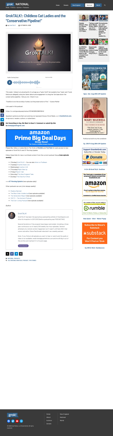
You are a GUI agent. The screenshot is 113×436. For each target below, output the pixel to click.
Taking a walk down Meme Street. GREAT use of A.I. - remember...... (93, 26)
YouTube (49, 148)
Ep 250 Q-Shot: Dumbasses (95, 248)
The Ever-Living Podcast (19, 201)
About (48, 417)
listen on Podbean (41, 162)
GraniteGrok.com (65, 116)
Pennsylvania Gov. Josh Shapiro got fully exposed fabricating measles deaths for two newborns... (103, 29)
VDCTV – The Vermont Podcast (21, 198)
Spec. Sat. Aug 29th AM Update (94, 94)
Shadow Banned (16, 191)
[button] (104, 5)
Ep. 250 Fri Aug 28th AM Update (94, 144)
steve (9, 125)
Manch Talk (20, 172)
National (89, 5)
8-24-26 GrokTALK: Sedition (94, 169)
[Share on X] (7, 254)
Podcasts (17, 258)
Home (58, 5)
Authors (49, 420)
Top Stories (32, 260)
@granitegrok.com (18, 125)
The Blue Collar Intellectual (20, 193)
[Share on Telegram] (16, 254)
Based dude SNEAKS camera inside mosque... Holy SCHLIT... (93, 50)
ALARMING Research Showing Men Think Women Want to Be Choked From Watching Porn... (84, 52)
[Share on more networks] (21, 254)
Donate (66, 5)
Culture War (12, 260)
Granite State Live (23, 165)
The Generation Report (18, 196)
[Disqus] (39, 333)
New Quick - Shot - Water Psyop (94, 219)
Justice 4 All (23, 167)
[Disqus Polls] (39, 286)
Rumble (40, 148)
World (98, 5)
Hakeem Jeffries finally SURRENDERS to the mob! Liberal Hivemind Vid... (103, 51)
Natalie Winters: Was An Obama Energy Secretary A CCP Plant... (83, 27)
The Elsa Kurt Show (23, 177)
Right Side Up (22, 169)
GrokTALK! (13, 25)
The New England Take (25, 174)
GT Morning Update (16, 181)
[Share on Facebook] (12, 254)
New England (76, 5)
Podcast (25, 260)
